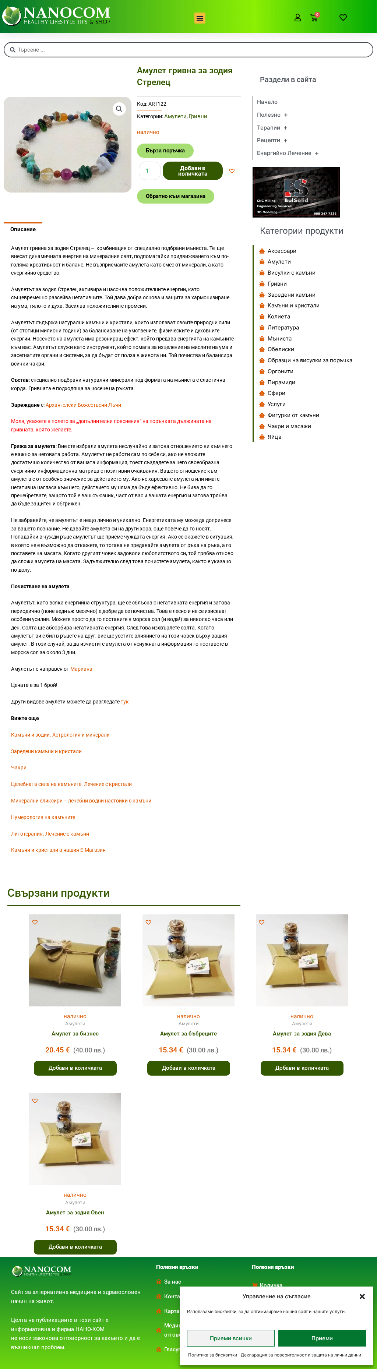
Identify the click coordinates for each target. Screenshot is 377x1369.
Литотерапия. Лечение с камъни (50, 834)
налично (75, 1016)
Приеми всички (231, 1338)
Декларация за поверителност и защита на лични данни (301, 1355)
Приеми (322, 1338)
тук (125, 702)
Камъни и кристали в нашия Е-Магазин (58, 850)
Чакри (19, 767)
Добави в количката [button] (75, 1068)
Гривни (198, 116)
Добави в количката (193, 171)
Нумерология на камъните (43, 817)
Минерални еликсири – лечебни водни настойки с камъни (81, 801)
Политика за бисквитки (212, 1355)
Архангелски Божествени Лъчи (83, 405)
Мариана (81, 669)
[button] (362, 1296)
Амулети (175, 116)
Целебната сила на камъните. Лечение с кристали (71, 784)
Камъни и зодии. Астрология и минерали (60, 735)
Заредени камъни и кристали (46, 751)
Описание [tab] (23, 229)
